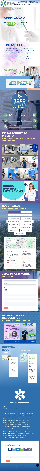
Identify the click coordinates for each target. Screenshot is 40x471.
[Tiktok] (30, 449)
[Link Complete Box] (11, 367)
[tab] (14, 212)
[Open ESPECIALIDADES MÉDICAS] (25, 4)
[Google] (26, 449)
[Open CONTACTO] (38, 4)
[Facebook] (10, 449)
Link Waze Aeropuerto (13, 266)
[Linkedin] (22, 449)
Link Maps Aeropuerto (13, 263)
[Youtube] (18, 449)
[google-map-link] (20, 243)
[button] (24, 21)
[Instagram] (14, 449)
